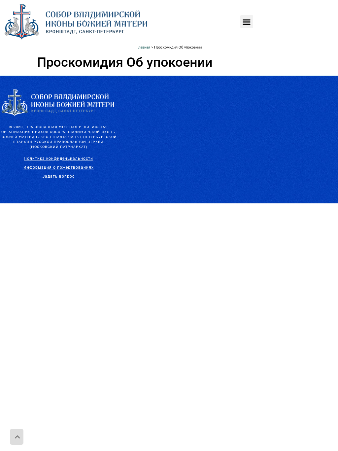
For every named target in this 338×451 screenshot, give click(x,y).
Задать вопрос (58, 176)
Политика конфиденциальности (58, 158)
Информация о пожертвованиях (58, 167)
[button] (246, 21)
